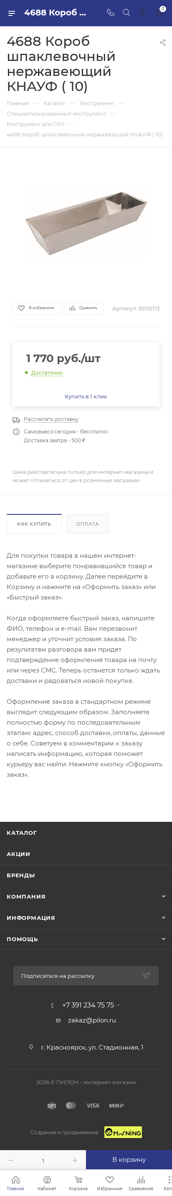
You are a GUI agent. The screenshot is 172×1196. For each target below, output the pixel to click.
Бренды (21, 875)
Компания (26, 896)
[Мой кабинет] (142, 13)
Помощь (22, 939)
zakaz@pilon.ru (92, 1020)
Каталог (22, 832)
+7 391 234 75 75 (88, 1005)
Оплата (87, 524)
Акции (18, 854)
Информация (31, 917)
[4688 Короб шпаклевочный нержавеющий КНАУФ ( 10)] (86, 223)
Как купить (34, 524)
